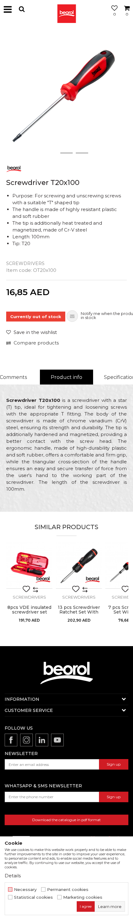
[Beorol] (66, 9)
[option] (66, 93)
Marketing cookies (82, 897)
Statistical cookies (33, 897)
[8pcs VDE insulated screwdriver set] (29, 565)
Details (13, 876)
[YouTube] (57, 740)
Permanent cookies (67, 889)
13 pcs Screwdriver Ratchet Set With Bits (79, 612)
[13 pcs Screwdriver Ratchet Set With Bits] (79, 565)
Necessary (25, 889)
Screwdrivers (25, 263)
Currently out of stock (35, 316)
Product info (66, 377)
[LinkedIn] (42, 740)
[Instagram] (26, 740)
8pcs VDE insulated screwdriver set (29, 609)
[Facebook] (11, 740)
